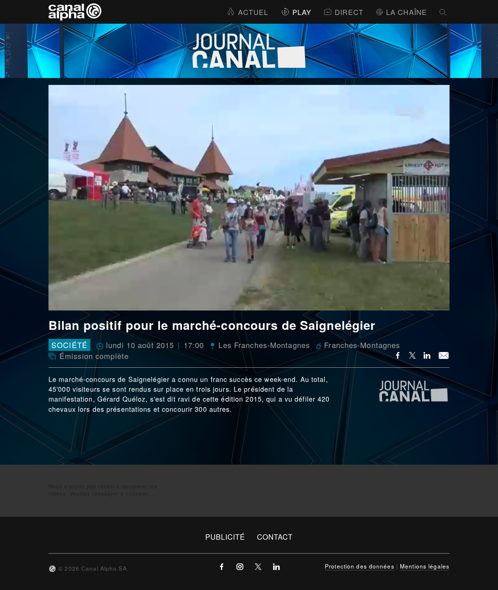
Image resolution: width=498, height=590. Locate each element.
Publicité (225, 536)
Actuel (253, 12)
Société (69, 345)
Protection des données (359, 566)
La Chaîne (406, 12)
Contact (275, 536)
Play (301, 12)
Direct (349, 12)
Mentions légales (425, 566)
